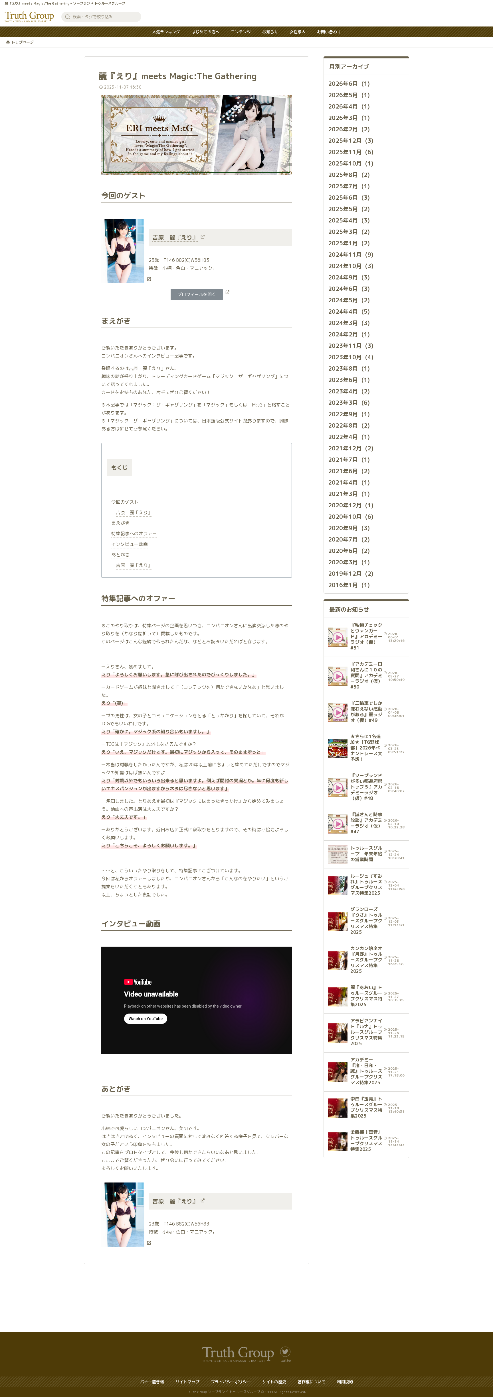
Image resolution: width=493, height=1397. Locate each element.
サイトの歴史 (274, 1381)
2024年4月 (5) (349, 311)
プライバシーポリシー (231, 1381)
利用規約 (345, 1381)
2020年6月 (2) (349, 551)
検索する (67, 17)
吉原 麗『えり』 (175, 237)
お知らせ (270, 31)
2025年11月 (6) (350, 152)
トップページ (22, 42)
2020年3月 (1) (349, 562)
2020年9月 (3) (349, 528)
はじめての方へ (205, 31)
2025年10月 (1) (350, 163)
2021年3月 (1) (349, 494)
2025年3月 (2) (349, 232)
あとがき (120, 555)
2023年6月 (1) (349, 380)
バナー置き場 (152, 1381)
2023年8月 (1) (349, 368)
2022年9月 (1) (349, 414)
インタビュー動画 (129, 544)
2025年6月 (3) (349, 197)
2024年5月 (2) (349, 300)
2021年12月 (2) (350, 448)
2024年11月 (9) (350, 254)
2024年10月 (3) (350, 266)
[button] (197, 294)
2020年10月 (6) (350, 516)
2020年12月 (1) (350, 505)
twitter (285, 1360)
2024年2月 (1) (349, 334)
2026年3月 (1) (349, 118)
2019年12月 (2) (350, 573)
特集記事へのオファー (134, 533)
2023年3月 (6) (349, 403)
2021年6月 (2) (349, 471)
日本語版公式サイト (222, 421)
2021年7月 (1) (349, 459)
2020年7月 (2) (349, 539)
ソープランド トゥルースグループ (29, 16)
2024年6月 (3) (349, 289)
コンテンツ (241, 31)
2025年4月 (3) (349, 220)
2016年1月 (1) (349, 585)
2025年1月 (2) (349, 243)
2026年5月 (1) (349, 95)
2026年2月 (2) (349, 129)
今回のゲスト (125, 502)
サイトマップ (187, 1381)
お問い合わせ (329, 31)
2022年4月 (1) (349, 437)
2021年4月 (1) (349, 482)
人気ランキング (166, 31)
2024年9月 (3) (349, 277)
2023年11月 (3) (350, 346)
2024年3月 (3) (349, 323)
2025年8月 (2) (349, 175)
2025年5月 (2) (349, 209)
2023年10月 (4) (350, 357)
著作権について (312, 1381)
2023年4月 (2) (349, 391)
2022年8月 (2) (349, 425)
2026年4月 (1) (349, 106)
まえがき (120, 523)
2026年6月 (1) (349, 83)
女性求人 (298, 31)
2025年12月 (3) (350, 140)
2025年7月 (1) (349, 186)
